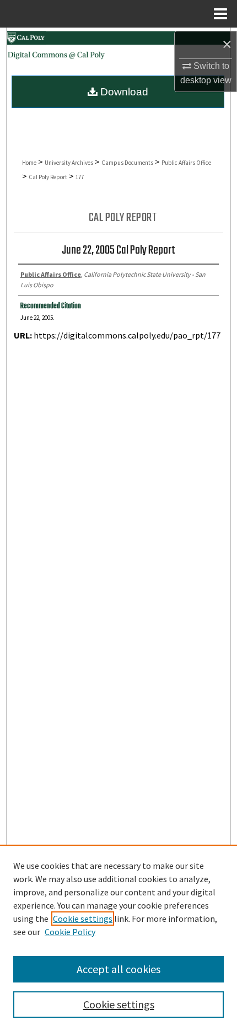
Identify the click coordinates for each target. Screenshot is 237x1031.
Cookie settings (82, 918)
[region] (118, 938)
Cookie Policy (70, 931)
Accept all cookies (118, 969)
